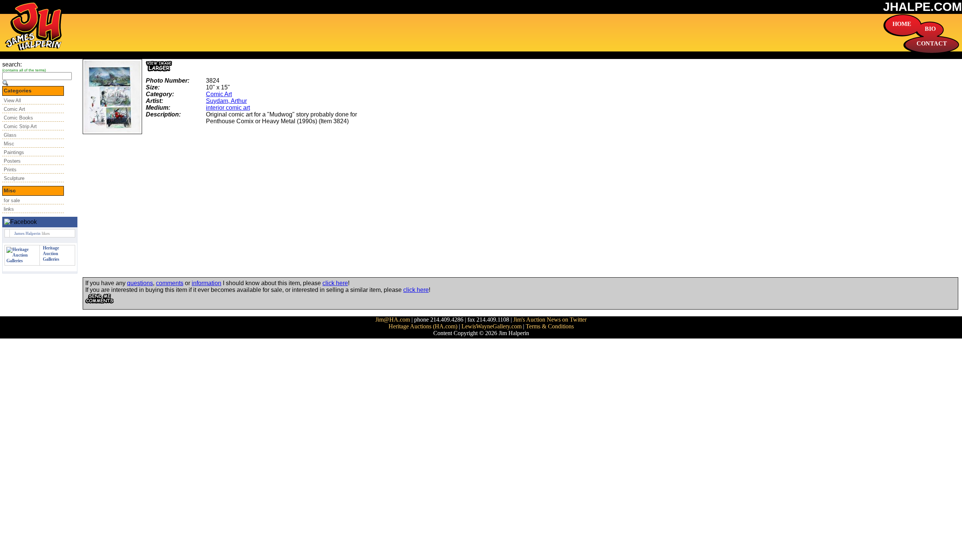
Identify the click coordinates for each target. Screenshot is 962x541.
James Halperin (27, 233)
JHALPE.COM (922, 7)
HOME (901, 24)
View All (12, 100)
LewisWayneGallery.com (491, 326)
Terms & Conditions (550, 326)
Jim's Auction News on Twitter (550, 319)
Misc (9, 144)
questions (140, 283)
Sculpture (14, 178)
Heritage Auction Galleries (51, 253)
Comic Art (14, 109)
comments (169, 283)
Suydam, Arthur (226, 101)
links (9, 209)
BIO (930, 29)
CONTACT (932, 43)
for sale (12, 200)
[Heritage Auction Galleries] (22, 260)
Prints (10, 169)
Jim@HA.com (392, 319)
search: (12, 64)
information (206, 283)
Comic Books (18, 118)
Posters (12, 161)
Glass (10, 135)
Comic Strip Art (20, 126)
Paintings (14, 152)
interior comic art (228, 107)
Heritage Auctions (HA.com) (423, 326)
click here (335, 283)
